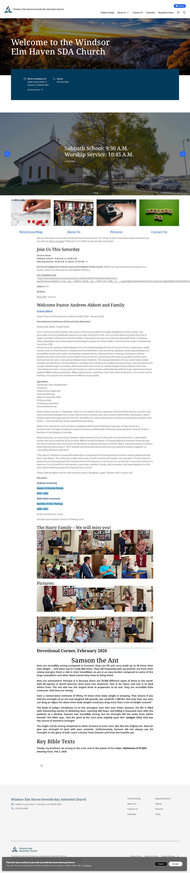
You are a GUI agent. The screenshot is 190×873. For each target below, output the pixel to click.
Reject (161, 864)
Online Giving (107, 12)
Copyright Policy (151, 856)
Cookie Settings (168, 856)
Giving (181, 6)
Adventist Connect (58, 856)
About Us (121, 12)
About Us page (56, 241)
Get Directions (34, 89)
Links (157, 814)
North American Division (35, 856)
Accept (176, 864)
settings (87, 865)
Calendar (150, 12)
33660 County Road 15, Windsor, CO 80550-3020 (38, 804)
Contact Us (137, 12)
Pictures (159, 809)
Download (51, 297)
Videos (158, 803)
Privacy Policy (135, 856)
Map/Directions (165, 12)
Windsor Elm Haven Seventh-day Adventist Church (38, 9)
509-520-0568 (63, 82)
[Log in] (178, 856)
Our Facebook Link (46, 275)
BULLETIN (41, 296)
